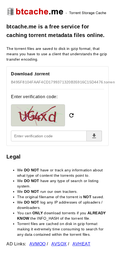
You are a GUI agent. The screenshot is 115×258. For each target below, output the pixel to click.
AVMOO (37, 244)
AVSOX (59, 244)
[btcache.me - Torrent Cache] (57, 11)
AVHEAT (81, 244)
